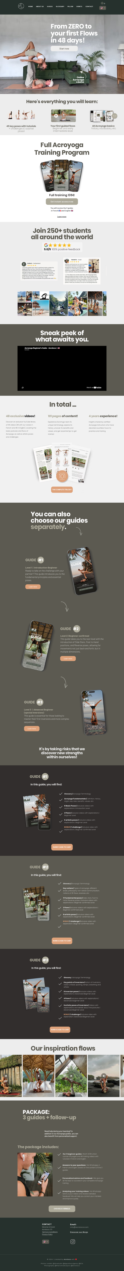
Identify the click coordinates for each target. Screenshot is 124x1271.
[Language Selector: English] (102, 8)
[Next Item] (103, 271)
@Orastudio (57, 1263)
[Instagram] (73, 1242)
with (73, 1259)
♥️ (76, 1259)
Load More (82, 491)
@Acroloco (75, 1266)
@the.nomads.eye (62, 1266)
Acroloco (68, 1259)
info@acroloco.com (79, 1227)
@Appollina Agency (70, 1263)
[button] (103, 3)
